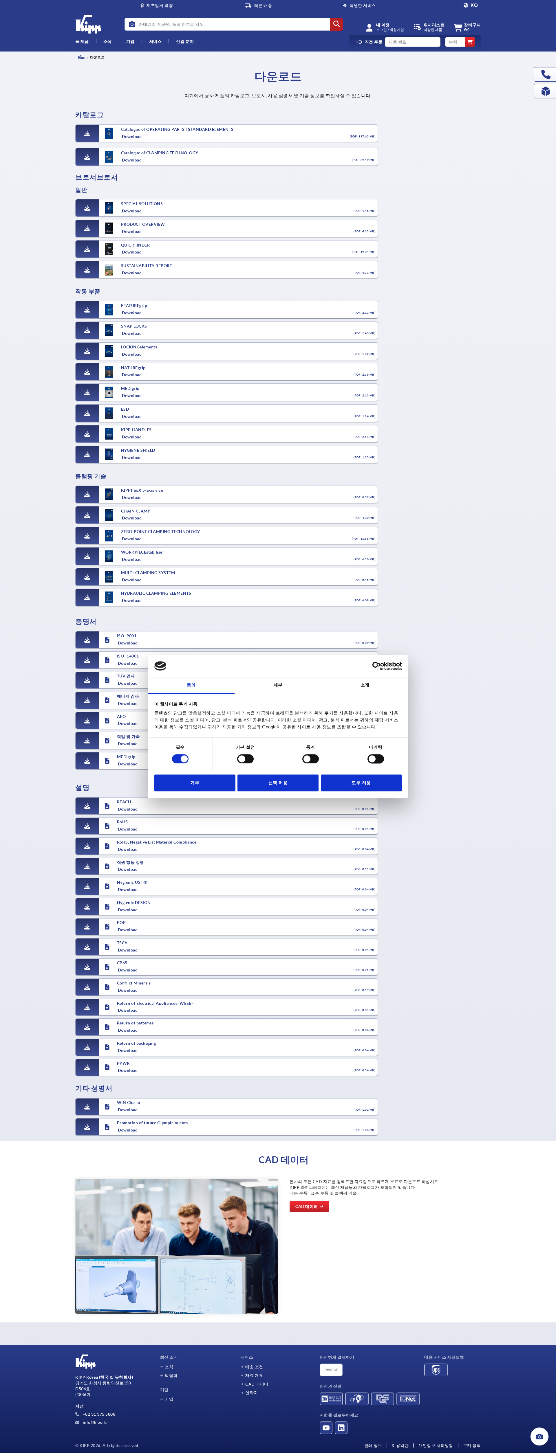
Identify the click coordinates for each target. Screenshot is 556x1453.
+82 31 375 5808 (98, 1414)
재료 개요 (254, 1375)
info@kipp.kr (95, 1422)
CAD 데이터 (256, 1384)
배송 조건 (254, 1366)
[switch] (245, 758)
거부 (194, 782)
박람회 (171, 1375)
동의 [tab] (191, 685)
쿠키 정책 (472, 1445)
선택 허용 (278, 782)
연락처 (251, 1392)
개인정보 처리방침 (435, 1445)
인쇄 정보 (373, 1445)
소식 (169, 1366)
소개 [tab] (365, 685)
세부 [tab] (278, 685)
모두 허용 (361, 782)
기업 (130, 41)
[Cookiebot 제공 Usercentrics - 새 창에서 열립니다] (376, 666)
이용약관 (400, 1445)
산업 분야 (185, 41)
